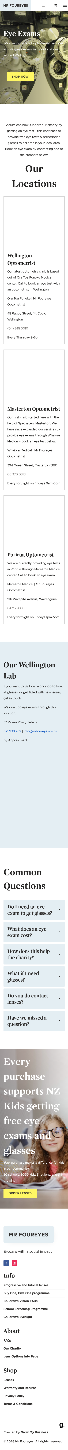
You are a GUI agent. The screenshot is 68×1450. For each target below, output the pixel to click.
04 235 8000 (17, 608)
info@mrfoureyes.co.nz (40, 731)
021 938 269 (12, 731)
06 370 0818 (16, 474)
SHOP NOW (20, 76)
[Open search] (44, 5)
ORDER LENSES (20, 1193)
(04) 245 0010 (17, 328)
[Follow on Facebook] (6, 1263)
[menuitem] (34, 1286)
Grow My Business (34, 1432)
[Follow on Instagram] (14, 1263)
